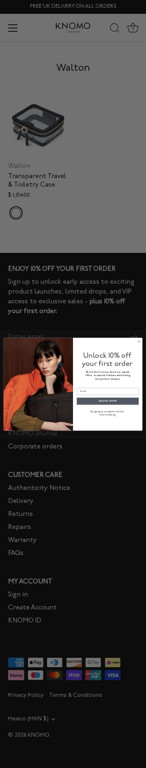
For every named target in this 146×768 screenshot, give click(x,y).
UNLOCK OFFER (108, 401)
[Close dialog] (139, 341)
